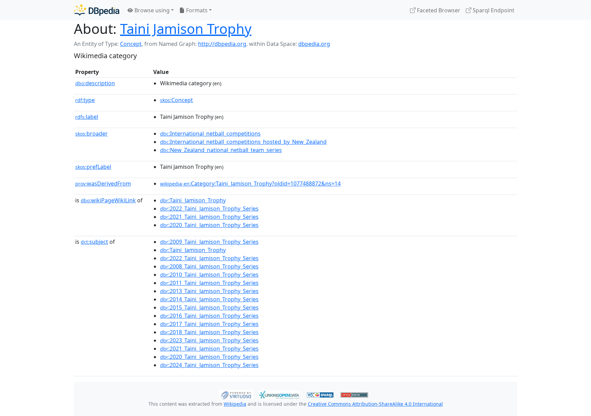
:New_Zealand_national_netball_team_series (221, 150)
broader (91, 133)
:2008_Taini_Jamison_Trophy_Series (209, 266)
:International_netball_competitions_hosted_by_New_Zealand (243, 142)
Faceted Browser (438, 10)
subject (94, 241)
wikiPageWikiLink (108, 200)
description (95, 83)
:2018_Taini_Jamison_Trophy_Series (209, 332)
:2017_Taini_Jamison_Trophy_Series (209, 324)
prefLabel (93, 167)
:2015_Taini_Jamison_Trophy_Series (209, 307)
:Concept (176, 100)
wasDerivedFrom (103, 183)
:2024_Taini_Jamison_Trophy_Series (209, 365)
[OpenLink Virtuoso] (236, 394)
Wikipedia (235, 404)
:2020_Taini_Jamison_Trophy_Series (209, 225)
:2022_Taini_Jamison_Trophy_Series (209, 208)
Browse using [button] (151, 10)
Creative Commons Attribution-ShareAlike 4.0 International (375, 404)
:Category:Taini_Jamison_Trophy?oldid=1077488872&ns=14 (250, 183)
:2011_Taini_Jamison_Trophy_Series (209, 283)
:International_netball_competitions (210, 133)
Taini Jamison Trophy (185, 28)
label (86, 117)
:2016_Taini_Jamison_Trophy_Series (209, 315)
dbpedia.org (314, 44)
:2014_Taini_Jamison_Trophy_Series (209, 299)
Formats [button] (196, 10)
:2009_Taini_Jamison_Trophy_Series (209, 241)
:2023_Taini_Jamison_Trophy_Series (209, 340)
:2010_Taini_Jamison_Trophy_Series (209, 274)
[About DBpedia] (96, 10)
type (85, 100)
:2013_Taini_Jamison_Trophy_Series (209, 291)
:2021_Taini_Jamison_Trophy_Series (209, 216)
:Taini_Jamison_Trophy (193, 200)
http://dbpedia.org (222, 44)
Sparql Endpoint (492, 10)
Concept (131, 44)
